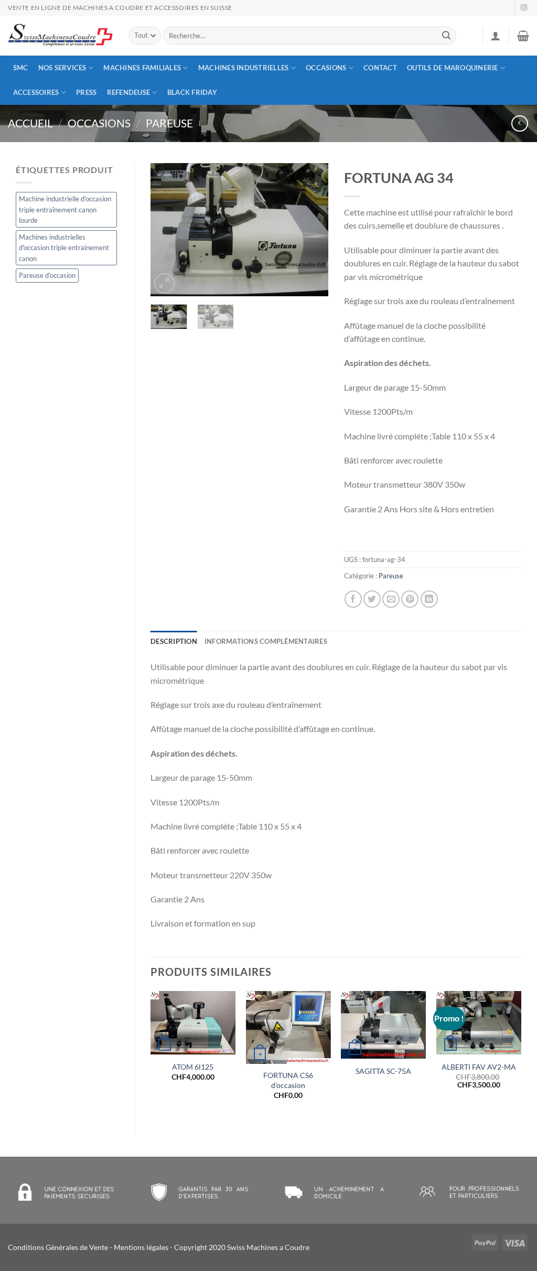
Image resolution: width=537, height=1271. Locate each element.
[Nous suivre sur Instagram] (524, 8)
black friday (192, 92)
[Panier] (523, 35)
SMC (20, 67)
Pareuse (169, 123)
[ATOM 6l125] (193, 1022)
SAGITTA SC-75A (383, 1071)
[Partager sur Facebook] (353, 599)
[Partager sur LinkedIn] (429, 599)
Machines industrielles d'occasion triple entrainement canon (64, 248)
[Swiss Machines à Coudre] (60, 36)
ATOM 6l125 (192, 1066)
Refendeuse (129, 92)
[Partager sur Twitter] (372, 599)
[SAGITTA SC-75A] (383, 1025)
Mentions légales (141, 1247)
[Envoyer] (447, 36)
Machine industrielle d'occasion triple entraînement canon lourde (65, 209)
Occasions (326, 67)
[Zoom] (164, 283)
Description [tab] (174, 641)
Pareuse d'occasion (47, 275)
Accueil (30, 123)
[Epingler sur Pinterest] (409, 599)
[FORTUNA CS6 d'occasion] (288, 1027)
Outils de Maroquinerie (452, 67)
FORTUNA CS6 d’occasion (288, 1080)
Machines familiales (142, 67)
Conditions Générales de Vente (58, 1247)
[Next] (311, 230)
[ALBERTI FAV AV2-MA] (478, 1022)
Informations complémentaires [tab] (266, 641)
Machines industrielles (243, 67)
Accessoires (36, 92)
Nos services (62, 67)
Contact (380, 67)
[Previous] (167, 230)
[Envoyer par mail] (391, 599)
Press (86, 92)
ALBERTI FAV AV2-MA (479, 1066)
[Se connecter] (495, 35)
